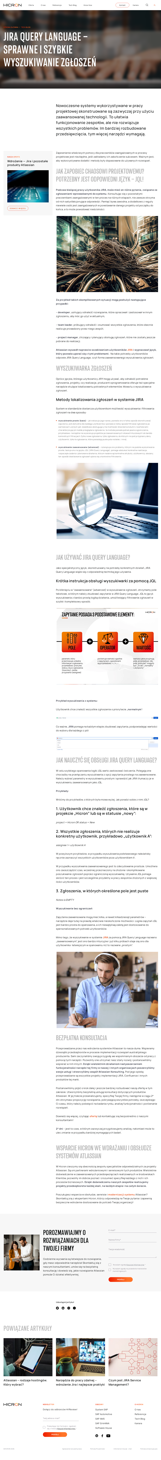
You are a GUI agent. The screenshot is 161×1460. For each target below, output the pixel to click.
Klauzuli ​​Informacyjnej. (66, 1428)
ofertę (93, 1116)
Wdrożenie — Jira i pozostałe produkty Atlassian (27, 163)
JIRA (130, 349)
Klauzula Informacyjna (135, 1265)
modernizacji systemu (121, 1194)
